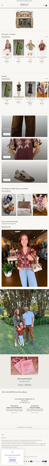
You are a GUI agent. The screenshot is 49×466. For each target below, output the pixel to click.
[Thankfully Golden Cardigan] (7, 47)
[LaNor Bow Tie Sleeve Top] (30, 47)
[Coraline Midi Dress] (30, 89)
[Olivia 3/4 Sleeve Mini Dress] (18, 47)
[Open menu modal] (2, 5)
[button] (23, 418)
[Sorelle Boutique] (24, 5)
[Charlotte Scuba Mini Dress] (42, 89)
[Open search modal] (44, 5)
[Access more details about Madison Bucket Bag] (35, 268)
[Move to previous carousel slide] (44, 37)
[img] (24, 401)
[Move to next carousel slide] (46, 37)
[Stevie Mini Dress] (18, 89)
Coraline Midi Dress (30, 99)
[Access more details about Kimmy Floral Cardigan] (21, 256)
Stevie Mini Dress (19, 99)
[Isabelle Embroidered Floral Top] (42, 47)
